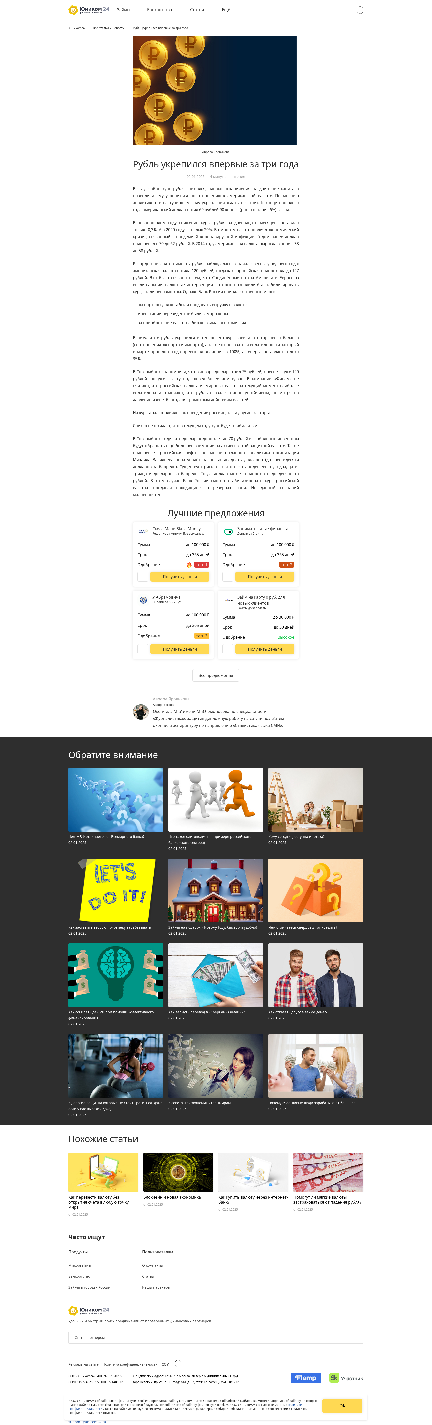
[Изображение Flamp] (306, 1379)
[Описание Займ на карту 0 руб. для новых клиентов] (228, 649)
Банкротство (159, 9)
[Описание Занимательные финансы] (228, 577)
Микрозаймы (79, 1265)
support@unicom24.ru (87, 1421)
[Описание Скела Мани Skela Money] (143, 577)
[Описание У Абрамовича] (143, 649)
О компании (152, 1265)
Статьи (197, 9)
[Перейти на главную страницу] (88, 10)
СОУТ (166, 1364)
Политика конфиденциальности (130, 1364)
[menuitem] (127, 10)
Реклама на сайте (83, 1364)
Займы (123, 9)
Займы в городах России (89, 1287)
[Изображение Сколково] (346, 1379)
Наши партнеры (156, 1287)
